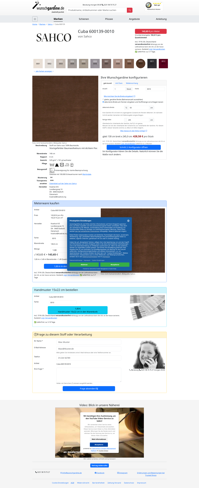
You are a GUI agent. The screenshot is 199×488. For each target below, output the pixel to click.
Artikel (36, 210)
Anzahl (105, 89)
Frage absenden (88, 388)
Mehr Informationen (99, 439)
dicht (51, 180)
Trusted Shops (103, 450)
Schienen (84, 19)
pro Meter (151, 31)
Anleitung (161, 19)
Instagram (123, 473)
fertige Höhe (107, 120)
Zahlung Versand (114, 483)
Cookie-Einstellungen (60, 483)
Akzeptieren (99, 445)
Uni (51, 177)
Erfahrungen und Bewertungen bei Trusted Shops (151, 474)
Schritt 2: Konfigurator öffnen (134, 147)
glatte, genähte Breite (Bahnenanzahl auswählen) (123, 99)
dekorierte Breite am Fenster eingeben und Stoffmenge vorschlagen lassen (133, 102)
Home (34, 24)
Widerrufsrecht (83, 483)
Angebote (134, 19)
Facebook (100, 473)
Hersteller (38, 223)
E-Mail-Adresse (40, 347)
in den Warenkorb (66, 266)
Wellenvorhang (132, 83)
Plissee (109, 19)
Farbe (137, 89)
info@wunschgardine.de (72, 473)
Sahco (50, 24)
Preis (36, 215)
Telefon (37, 357)
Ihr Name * (38, 341)
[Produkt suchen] (129, 10)
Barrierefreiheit (98, 483)
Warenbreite (39, 243)
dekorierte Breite (108, 107)
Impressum (141, 483)
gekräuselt (107, 83)
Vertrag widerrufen (99, 465)
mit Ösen (119, 83)
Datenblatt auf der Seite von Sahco (63, 183)
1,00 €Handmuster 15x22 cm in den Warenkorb (78, 310)
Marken (58, 19)
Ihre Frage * (39, 369)
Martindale (87, 174)
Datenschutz (129, 483)
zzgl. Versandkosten (157, 49)
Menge (37, 249)
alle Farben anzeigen (43, 71)
